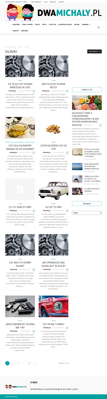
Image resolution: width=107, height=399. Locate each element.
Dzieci (37, 24)
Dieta (44, 24)
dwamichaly (76, 125)
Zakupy (16, 31)
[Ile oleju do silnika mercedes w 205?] (20, 66)
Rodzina (16, 24)
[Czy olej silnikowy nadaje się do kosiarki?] (20, 127)
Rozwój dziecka (65, 24)
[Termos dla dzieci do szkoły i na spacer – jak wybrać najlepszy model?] (77, 179)
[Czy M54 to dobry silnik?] (20, 245)
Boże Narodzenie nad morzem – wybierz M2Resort (91, 166)
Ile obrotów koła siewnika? (91, 190)
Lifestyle (52, 24)
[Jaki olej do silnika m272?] (53, 66)
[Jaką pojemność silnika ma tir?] (20, 306)
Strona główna (36, 2)
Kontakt (61, 2)
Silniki (20, 80)
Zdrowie (24, 31)
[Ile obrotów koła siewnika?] (77, 191)
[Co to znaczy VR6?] (20, 189)
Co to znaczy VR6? (20, 207)
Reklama (53, 2)
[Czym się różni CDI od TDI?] (53, 127)
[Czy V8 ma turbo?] (53, 306)
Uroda (76, 24)
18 (29, 363)
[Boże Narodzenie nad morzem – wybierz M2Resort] (77, 166)
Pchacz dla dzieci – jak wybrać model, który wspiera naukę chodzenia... (93, 152)
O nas (45, 2)
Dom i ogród (27, 24)
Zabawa (85, 24)
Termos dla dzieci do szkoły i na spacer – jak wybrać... (93, 178)
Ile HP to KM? (53, 207)
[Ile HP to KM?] (53, 189)
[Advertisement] (53, 40)
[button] (99, 27)
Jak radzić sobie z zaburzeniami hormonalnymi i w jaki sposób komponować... (85, 117)
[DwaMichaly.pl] (53, 12)
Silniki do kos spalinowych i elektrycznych (20, 142)
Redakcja (12, 91)
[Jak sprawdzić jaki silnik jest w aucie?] (53, 245)
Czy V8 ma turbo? (53, 324)
